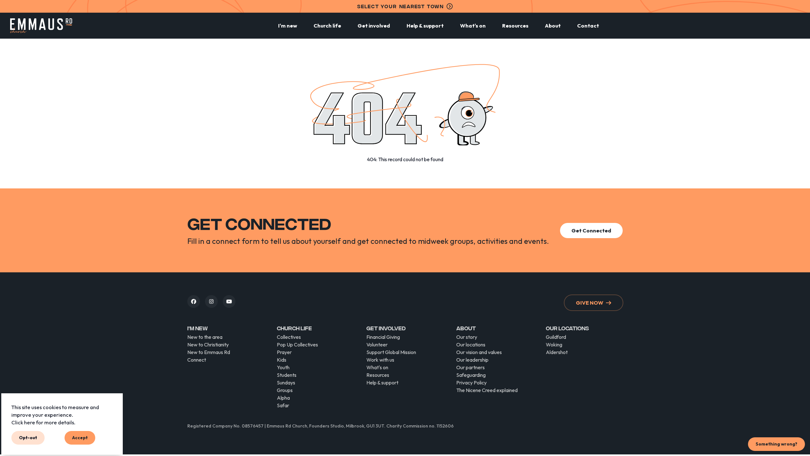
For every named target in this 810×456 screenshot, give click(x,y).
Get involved (374, 25)
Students (286, 375)
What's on (473, 25)
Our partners (470, 367)
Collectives (289, 337)
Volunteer (377, 344)
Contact (588, 25)
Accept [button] (80, 437)
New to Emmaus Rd (208, 352)
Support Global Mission (391, 352)
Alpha (283, 398)
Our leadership (472, 360)
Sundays (286, 382)
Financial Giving (383, 337)
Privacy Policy (471, 382)
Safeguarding (471, 375)
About (553, 25)
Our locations (470, 344)
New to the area (204, 337)
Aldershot (557, 352)
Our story (466, 337)
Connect (196, 360)
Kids (281, 360)
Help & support (425, 25)
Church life (327, 25)
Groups (285, 390)
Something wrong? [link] (776, 444)
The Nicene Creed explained (487, 390)
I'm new (287, 25)
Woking (554, 344)
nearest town (400, 6)
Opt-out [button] (28, 437)
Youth (283, 367)
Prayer (284, 352)
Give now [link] (589, 302)
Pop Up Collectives (297, 344)
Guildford (556, 337)
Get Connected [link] (591, 230)
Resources (515, 25)
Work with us (380, 360)
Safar (283, 405)
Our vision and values (479, 352)
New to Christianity (208, 344)
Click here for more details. (43, 422)
